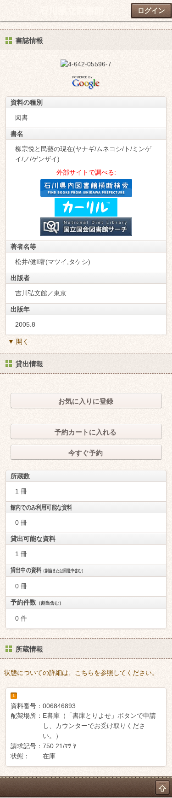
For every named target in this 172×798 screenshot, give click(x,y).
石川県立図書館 (71, 11)
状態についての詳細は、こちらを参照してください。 (81, 672)
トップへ (162, 787)
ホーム (9, 10)
